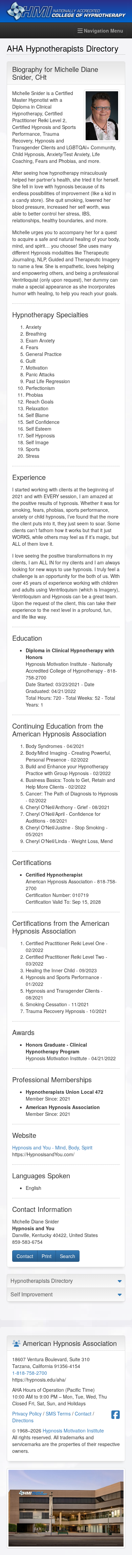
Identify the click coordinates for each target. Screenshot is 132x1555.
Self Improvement (31, 1294)
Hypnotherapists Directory (41, 1281)
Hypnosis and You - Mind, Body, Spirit (52, 1147)
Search (67, 1256)
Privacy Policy (27, 1413)
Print (46, 1256)
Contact (25, 1256)
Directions (23, 1420)
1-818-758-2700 (29, 1372)
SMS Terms (58, 1413)
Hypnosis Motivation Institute (73, 1430)
